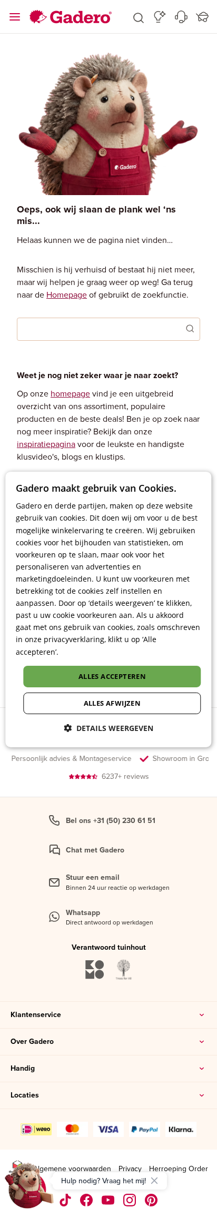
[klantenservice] (181, 17)
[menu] (14, 17)
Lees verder (81, 651)
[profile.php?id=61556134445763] (86, 1200)
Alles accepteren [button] (112, 676)
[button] (138, 17)
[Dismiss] (154, 1180)
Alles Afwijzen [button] (112, 703)
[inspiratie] (159, 17)
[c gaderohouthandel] (108, 1200)
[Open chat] (29, 1190)
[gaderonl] (129, 1200)
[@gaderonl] (65, 1200)
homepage (70, 393)
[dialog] (108, 609)
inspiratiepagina (46, 444)
